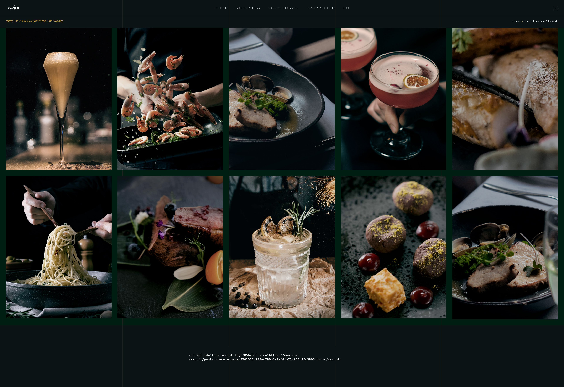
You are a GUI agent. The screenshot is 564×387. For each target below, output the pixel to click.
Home (516, 21)
